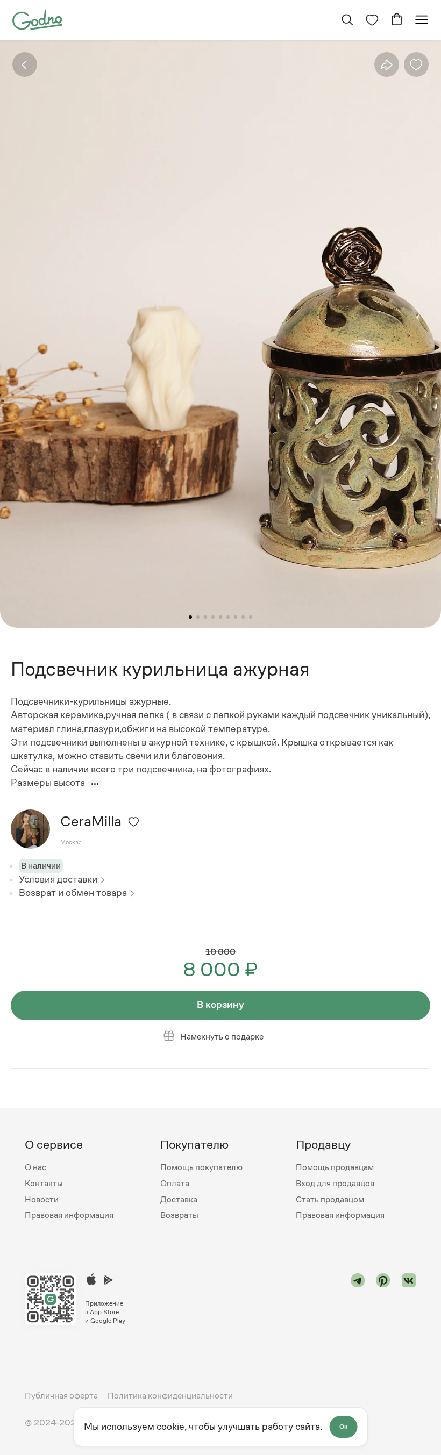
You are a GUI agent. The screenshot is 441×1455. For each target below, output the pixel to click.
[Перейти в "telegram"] (358, 1299)
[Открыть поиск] (347, 19)
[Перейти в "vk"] (409, 1299)
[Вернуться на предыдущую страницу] (24, 64)
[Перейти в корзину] (396, 19)
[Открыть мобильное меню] (421, 19)
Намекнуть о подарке (222, 1036)
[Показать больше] (95, 784)
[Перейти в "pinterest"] (383, 1299)
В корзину (220, 1004)
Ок (343, 1426)
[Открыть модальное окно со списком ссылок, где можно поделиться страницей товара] (386, 65)
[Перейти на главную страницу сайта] (37, 19)
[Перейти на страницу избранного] (372, 19)
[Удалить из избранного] (416, 64)
